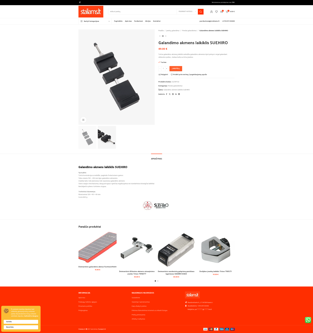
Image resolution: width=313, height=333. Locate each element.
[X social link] (169, 94)
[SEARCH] (201, 12)
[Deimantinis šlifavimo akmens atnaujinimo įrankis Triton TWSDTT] (137, 250)
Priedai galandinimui (189, 30)
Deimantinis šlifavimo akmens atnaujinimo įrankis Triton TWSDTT (137, 272)
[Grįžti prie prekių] (162, 36)
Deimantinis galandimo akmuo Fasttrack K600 (97, 266)
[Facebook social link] (79, 2)
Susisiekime (136, 297)
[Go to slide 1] (155, 281)
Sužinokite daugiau (31, 316)
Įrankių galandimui (172, 30)
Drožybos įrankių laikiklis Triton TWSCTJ (215, 271)
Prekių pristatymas (138, 314)
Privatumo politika (85, 306)
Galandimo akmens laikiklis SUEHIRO (177, 89)
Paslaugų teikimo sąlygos (87, 302)
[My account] (211, 11)
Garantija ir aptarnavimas (141, 302)
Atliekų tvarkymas (138, 319)
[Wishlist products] (216, 11)
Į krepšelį (176, 68)
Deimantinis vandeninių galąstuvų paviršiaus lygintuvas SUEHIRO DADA (176, 272)
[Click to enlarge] (83, 120)
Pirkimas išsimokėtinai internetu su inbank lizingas (149, 310)
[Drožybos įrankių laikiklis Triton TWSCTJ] (216, 250)
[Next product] (165, 36)
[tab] (156, 157)
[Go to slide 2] (157, 281)
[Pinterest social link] (173, 94)
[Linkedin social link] (176, 94)
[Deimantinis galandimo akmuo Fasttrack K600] (97, 247)
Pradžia (161, 30)
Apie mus (81, 297)
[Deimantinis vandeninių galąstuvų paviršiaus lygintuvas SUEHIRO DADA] (176, 250)
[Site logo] (90, 11)
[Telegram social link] (179, 94)
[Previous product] (159, 36)
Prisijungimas (83, 310)
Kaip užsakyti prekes (139, 306)
